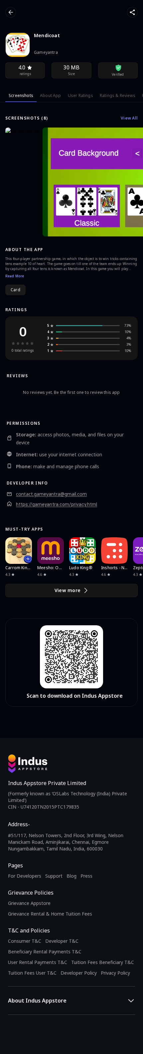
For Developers (24, 876)
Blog (71, 876)
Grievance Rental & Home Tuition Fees (50, 914)
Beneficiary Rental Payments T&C (44, 951)
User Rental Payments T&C (37, 962)
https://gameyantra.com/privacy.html (56, 504)
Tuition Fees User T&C (32, 973)
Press (86, 876)
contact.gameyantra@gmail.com (51, 494)
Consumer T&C (24, 941)
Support (54, 876)
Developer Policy (79, 973)
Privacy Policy (115, 973)
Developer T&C (61, 941)
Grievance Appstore (29, 903)
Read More (14, 276)
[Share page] (132, 12)
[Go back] (10, 12)
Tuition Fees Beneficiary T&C (102, 962)
